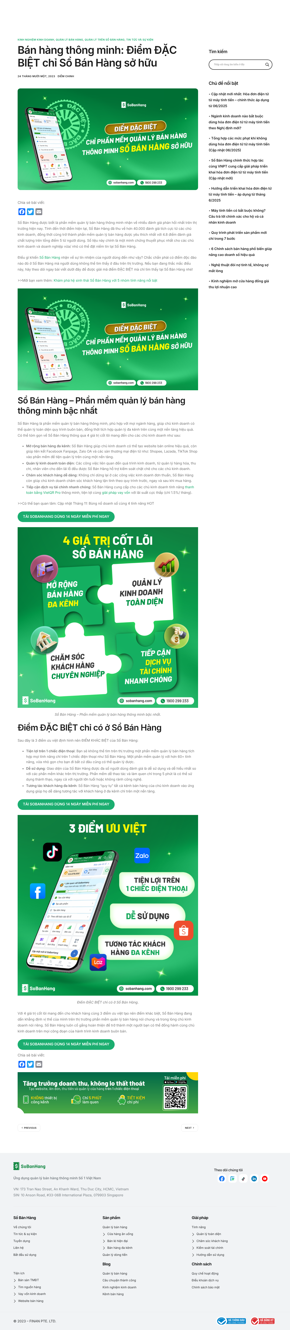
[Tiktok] (243, 1178)
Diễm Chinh (66, 76)
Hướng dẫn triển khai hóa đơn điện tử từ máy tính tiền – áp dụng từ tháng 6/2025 (240, 194)
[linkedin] (254, 1178)
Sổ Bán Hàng (49, 257)
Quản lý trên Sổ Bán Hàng (105, 39)
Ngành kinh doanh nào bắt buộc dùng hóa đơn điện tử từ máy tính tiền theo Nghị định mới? (239, 122)
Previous (30, 1127)
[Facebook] (222, 1178)
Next (188, 1127)
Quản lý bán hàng (69, 39)
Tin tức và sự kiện (139, 39)
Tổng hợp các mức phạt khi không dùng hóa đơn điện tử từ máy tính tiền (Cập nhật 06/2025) (239, 144)
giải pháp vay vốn (116, 492)
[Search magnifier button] (267, 65)
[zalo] (232, 1178)
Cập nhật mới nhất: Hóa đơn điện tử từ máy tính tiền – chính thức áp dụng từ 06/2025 (239, 100)
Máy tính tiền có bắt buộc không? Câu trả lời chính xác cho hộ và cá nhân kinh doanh (237, 216)
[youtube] (264, 1178)
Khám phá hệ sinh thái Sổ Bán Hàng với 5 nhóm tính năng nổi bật (105, 280)
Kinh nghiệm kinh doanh (36, 39)
